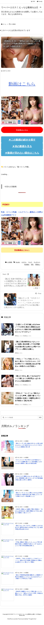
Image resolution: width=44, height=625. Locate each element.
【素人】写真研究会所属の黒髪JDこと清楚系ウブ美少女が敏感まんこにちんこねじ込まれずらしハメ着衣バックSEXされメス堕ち (29, 576)
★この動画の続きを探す (22, 139)
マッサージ (37, 262)
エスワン (24, 262)
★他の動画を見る (22, 146)
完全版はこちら (22, 130)
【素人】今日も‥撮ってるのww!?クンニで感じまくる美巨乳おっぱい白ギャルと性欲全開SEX (28, 378)
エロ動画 (13, 24)
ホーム (4, 24)
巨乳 (32, 264)
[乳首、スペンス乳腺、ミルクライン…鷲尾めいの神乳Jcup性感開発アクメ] (22, 231)
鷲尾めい (37, 264)
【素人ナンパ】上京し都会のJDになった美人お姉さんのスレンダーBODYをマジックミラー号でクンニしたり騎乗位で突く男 (29, 445)
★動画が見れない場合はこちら (22, 152)
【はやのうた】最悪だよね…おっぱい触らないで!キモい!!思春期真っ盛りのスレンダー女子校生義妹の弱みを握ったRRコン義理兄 (29, 478)
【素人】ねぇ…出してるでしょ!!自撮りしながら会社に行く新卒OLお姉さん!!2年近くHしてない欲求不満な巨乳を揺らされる (29, 527)
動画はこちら (22, 84)
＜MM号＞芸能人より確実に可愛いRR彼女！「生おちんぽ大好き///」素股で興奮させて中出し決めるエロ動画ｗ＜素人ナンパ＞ (29, 511)
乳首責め (26, 264)
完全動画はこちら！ (22, 250)
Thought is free (32, 619)
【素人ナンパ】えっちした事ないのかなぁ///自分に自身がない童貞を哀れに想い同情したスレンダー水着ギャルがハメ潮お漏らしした (28, 494)
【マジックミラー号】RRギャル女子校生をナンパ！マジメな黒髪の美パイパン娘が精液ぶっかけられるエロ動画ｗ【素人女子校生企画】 (28, 461)
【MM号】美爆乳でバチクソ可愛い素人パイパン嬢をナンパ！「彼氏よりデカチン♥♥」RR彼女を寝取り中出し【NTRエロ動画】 (29, 593)
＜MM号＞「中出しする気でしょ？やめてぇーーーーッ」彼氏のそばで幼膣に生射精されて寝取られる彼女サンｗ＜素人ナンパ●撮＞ (28, 560)
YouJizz (18, 262)
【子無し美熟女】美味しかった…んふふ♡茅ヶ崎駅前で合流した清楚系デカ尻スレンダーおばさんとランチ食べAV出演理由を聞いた (28, 543)
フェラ (30, 262)
